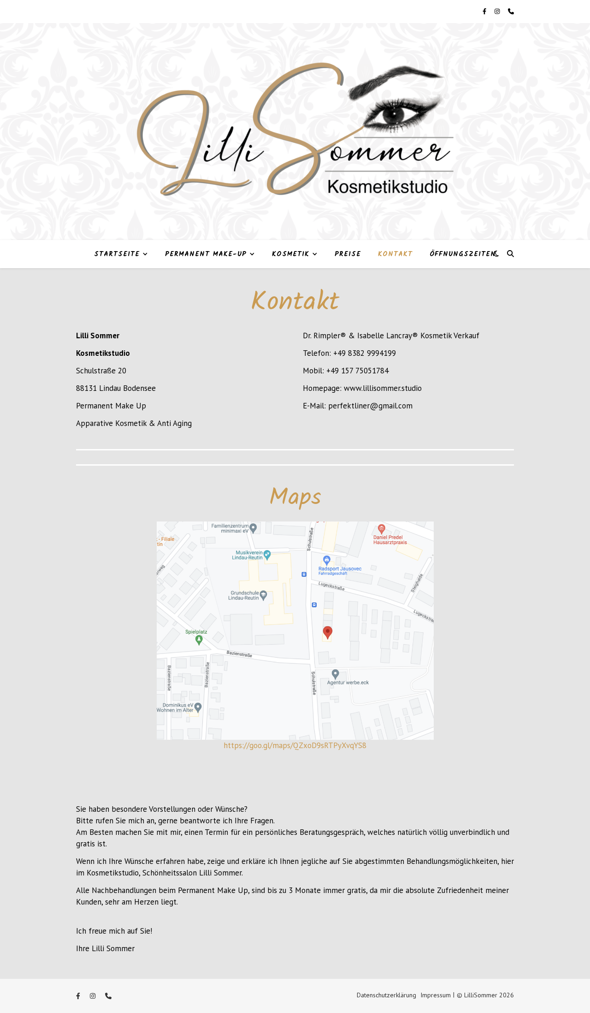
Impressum (435, 995)
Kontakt (395, 254)
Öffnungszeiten (463, 254)
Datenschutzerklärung (386, 995)
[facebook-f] (485, 11)
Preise (348, 254)
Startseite (117, 254)
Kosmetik (290, 254)
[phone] (511, 11)
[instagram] (498, 11)
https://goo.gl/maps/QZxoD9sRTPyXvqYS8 (295, 745)
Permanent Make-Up (206, 254)
